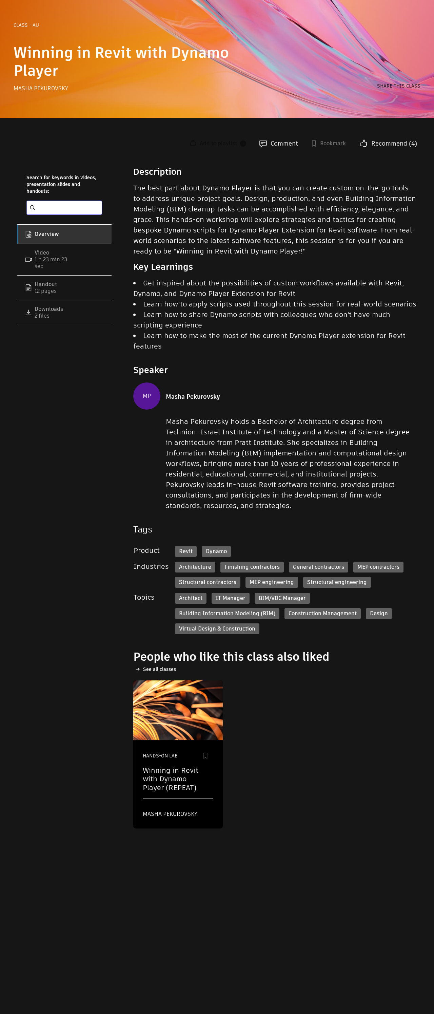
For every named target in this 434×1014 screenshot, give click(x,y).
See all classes (159, 669)
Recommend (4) (394, 143)
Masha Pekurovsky (41, 88)
